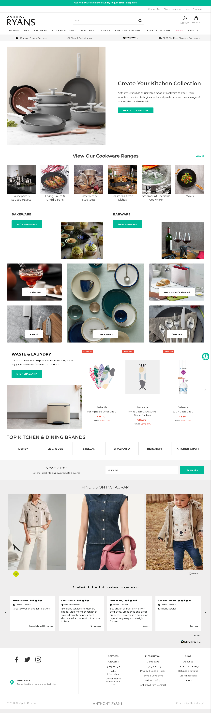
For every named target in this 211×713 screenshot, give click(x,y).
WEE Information (113, 672)
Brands (193, 30)
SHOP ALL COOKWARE (136, 110)
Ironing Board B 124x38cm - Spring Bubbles (142, 413)
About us (188, 661)
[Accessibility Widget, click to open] (205, 356)
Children (40, 30)
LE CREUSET (56, 448)
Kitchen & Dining (64, 30)
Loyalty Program (193, 9)
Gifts (179, 30)
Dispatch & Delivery (188, 666)
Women (14, 30)
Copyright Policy (153, 666)
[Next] (205, 390)
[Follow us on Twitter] (29, 659)
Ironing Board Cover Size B (101, 411)
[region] (105, 613)
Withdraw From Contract (153, 685)
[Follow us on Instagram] (40, 659)
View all (200, 156)
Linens (105, 30)
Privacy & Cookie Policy (152, 671)
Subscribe (192, 470)
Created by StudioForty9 (190, 703)
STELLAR (89, 448)
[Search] (140, 20)
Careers (188, 680)
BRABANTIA (122, 448)
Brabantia (101, 407)
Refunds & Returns (188, 671)
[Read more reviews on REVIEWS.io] (191, 642)
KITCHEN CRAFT (188, 448)
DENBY (23, 448)
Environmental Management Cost (113, 681)
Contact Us (154, 9)
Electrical (88, 30)
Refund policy (152, 680)
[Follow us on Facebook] (18, 659)
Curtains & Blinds (128, 30)
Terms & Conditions (153, 675)
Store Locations (172, 9)
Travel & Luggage (158, 30)
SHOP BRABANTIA (26, 373)
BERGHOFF (155, 448)
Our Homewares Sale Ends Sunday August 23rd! (105, 2)
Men (26, 30)
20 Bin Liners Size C (183, 411)
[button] (105, 532)
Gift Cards (113, 661)
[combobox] (104, 20)
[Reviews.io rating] (130, 38)
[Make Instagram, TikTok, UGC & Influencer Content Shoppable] (193, 574)
